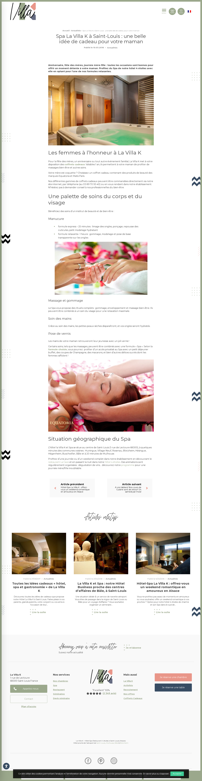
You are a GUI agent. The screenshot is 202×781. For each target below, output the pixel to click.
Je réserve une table (173, 687)
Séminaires (59, 694)
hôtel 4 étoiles (112, 462)
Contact (28, 699)
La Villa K (128, 681)
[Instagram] (113, 760)
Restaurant (59, 690)
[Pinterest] (101, 760)
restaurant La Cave (58, 462)
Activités (128, 685)
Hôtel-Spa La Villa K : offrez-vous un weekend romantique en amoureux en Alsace (163, 587)
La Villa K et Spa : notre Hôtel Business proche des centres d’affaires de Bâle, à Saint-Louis (101, 587)
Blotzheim (124, 743)
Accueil (66, 31)
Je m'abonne (133, 647)
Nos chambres (60, 681)
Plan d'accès (28, 706)
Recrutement (131, 690)
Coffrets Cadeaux (133, 698)
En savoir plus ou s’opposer (156, 773)
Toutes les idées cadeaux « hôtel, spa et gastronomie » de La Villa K (39, 587)
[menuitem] (189, 11)
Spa (55, 685)
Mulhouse (110, 743)
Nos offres (129, 694)
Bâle (116, 743)
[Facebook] (88, 760)
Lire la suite (39, 612)
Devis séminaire (61, 698)
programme (127, 465)
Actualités (76, 31)
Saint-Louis (100, 743)
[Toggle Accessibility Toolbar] (6, 766)
